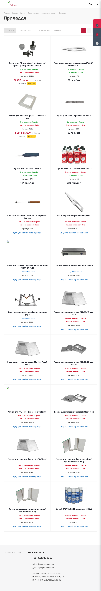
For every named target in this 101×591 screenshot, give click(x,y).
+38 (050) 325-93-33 (42, 557)
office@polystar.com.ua (43, 564)
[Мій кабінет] (90, 4)
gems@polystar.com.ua (43, 567)
